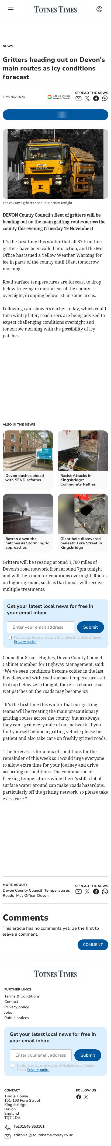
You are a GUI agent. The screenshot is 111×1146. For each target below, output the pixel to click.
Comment (93, 944)
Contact (11, 1001)
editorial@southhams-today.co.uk (43, 1135)
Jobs (8, 1012)
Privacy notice (25, 642)
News (8, 46)
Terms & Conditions (22, 996)
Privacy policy (16, 1007)
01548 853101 (32, 1126)
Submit (90, 627)
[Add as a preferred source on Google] (59, 97)
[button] (10, 9)
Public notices (16, 1017)
